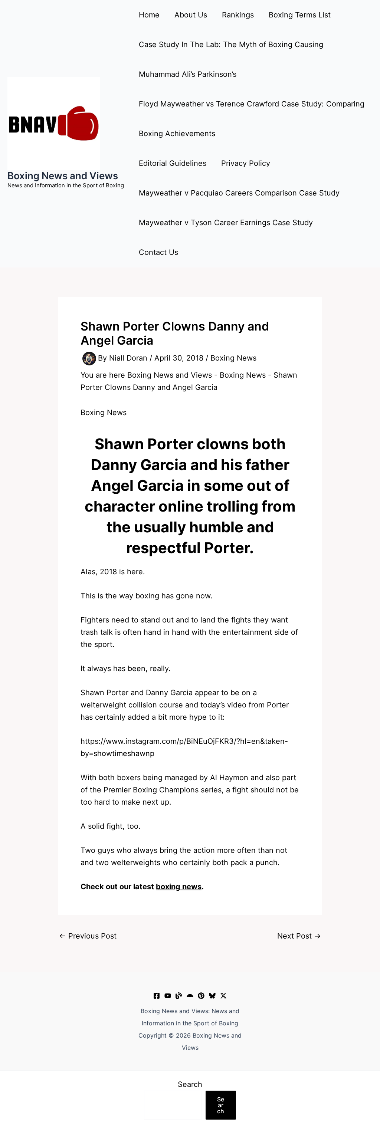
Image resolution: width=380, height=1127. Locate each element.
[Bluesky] (212, 995)
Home (149, 14)
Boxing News (233, 358)
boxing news (179, 886)
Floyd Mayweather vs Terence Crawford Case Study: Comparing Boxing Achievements (251, 118)
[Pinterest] (201, 995)
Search (190, 1084)
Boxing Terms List (300, 14)
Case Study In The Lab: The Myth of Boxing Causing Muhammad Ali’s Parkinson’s (231, 59)
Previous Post (88, 936)
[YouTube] (167, 995)
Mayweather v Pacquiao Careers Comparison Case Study (239, 192)
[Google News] (190, 995)
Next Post (299, 936)
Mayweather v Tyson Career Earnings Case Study (226, 222)
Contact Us (158, 252)
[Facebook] (156, 995)
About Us (190, 14)
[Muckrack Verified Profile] (179, 995)
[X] (223, 995)
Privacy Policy (245, 163)
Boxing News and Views (62, 175)
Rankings (238, 14)
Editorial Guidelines (172, 163)
